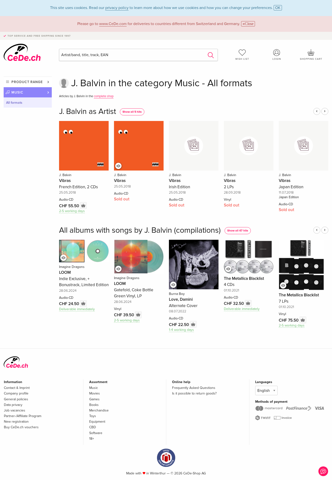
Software (95, 433)
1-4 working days (181, 330)
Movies (94, 393)
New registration (16, 422)
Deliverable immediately (77, 309)
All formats (14, 103)
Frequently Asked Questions (193, 388)
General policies (16, 399)
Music (17, 92)
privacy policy (117, 7)
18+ (91, 439)
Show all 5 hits (132, 112)
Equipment (97, 422)
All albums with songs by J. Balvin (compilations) (140, 230)
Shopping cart (311, 59)
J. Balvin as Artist (87, 111)
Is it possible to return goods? (194, 393)
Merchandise (99, 410)
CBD (92, 427)
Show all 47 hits (237, 230)
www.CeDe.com (113, 23)
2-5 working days (72, 211)
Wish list (242, 59)
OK (277, 7)
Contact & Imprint (17, 388)
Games (94, 399)
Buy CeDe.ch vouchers (21, 427)
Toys (92, 416)
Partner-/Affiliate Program (22, 416)
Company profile (16, 393)
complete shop (104, 96)
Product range (27, 82)
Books (94, 405)
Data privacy (13, 405)
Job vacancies (14, 410)
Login (276, 59)
